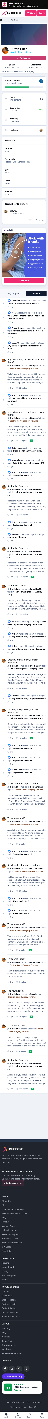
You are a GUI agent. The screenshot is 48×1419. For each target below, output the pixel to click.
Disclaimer (37, 1402)
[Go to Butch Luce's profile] (4, 360)
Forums (5, 1262)
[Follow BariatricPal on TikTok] (26, 1369)
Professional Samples (12, 1353)
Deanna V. (16, 300)
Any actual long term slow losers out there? (26, 361)
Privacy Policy (26, 1402)
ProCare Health (9, 1304)
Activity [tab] (36, 293)
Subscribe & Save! (10, 1238)
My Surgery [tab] (13, 293)
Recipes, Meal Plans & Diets (14, 1213)
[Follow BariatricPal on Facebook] (5, 1369)
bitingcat (34, 365)
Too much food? (15, 990)
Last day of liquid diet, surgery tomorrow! (26, 623)
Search (5, 1279)
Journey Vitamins (10, 1312)
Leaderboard (8, 1267)
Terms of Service (13, 1402)
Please (15, 313)
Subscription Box (10, 1230)
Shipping (6, 1328)
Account (5, 1336)
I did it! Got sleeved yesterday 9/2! (23, 303)
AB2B (14, 621)
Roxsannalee (36, 787)
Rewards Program (10, 1234)
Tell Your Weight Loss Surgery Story (26, 668)
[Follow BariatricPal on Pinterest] (19, 1369)
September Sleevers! (22, 475)
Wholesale (6, 1349)
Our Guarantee (9, 1345)
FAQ (4, 1217)
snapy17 (15, 343)
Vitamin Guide (8, 1226)
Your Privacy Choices (19, 1407)
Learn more (5, 4)
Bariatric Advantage (11, 1316)
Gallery (5, 1271)
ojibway (13, 211)
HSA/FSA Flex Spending (13, 1209)
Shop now (24, 280)
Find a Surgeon (9, 1275)
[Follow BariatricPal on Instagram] (12, 1369)
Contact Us (7, 1340)
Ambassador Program (12, 1242)
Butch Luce (15, 365)
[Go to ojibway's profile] (41, 130)
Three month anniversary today (27, 451)
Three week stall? (16, 818)
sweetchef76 (17, 460)
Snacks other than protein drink (23, 783)
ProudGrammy (18, 328)
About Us (6, 1201)
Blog (4, 1205)
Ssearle (33, 994)
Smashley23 (35, 489)
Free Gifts (6, 1251)
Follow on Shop (14, 1376)
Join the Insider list (13, 1183)
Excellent (13, 110)
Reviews (5, 1221)
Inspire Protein (9, 1299)
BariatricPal (7, 1295)
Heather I (16, 534)
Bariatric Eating (9, 1308)
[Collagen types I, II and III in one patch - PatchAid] (24, 255)
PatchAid (6, 1291)
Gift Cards (6, 1246)
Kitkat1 (15, 634)
